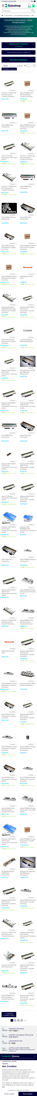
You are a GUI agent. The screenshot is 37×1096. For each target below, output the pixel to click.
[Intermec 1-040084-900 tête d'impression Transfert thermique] (27, 146)
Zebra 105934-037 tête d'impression (8, 218)
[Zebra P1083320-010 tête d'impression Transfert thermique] (9, 737)
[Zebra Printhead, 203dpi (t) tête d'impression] (27, 674)
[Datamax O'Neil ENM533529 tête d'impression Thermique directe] (27, 518)
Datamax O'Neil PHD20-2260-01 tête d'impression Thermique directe (9, 405)
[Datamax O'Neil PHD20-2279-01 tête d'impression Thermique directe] (9, 518)
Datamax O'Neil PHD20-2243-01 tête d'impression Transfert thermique (9, 902)
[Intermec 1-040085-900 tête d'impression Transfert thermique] (9, 177)
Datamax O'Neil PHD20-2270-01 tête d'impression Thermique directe (9, 466)
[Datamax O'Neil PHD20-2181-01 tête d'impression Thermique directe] (9, 361)
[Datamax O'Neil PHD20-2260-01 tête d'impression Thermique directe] (9, 393)
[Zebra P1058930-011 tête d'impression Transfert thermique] (27, 830)
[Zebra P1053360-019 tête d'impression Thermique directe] (27, 581)
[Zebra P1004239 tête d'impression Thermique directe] (9, 768)
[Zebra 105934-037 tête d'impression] (9, 208)
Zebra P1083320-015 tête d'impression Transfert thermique (27, 779)
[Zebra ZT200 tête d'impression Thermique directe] (9, 146)
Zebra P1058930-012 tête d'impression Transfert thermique (27, 126)
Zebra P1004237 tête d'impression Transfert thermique (9, 247)
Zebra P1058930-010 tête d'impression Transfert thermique (9, 278)
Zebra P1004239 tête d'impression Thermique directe (9, 779)
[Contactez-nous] (34, 1)
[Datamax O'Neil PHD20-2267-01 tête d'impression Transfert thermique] (27, 705)
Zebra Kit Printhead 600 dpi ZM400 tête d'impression (27, 873)
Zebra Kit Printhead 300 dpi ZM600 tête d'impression (27, 372)
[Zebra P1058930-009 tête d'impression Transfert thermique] (27, 83)
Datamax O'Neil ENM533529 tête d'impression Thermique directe (27, 529)
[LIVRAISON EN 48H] (12, 1044)
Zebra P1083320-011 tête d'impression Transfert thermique (9, 685)
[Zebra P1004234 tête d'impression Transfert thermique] (9, 705)
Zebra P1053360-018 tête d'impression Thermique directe (27, 810)
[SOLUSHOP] (13, 5)
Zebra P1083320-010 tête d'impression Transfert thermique (9, 748)
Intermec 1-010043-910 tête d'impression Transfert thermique (9, 934)
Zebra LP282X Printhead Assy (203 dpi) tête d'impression (27, 748)
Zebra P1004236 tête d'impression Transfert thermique (9, 341)
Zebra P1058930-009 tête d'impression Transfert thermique (26, 94)
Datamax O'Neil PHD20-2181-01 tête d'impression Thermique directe (9, 373)
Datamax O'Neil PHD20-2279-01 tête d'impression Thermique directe (9, 529)
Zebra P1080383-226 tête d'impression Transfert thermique (8, 997)
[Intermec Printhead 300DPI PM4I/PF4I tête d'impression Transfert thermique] (9, 298)
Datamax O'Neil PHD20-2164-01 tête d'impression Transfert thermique (27, 967)
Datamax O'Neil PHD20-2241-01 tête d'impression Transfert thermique (27, 498)
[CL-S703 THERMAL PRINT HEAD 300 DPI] (27, 330)
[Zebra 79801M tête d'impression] (9, 426)
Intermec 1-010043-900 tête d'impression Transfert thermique (9, 94)
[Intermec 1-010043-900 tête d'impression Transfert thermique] (9, 83)
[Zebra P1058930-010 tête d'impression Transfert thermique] (9, 267)
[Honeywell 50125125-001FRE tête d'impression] (9, 862)
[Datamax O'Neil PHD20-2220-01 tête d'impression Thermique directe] (27, 923)
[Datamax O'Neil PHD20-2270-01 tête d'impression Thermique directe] (9, 454)
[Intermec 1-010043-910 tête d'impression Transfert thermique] (9, 923)
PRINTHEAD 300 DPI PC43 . (8, 652)
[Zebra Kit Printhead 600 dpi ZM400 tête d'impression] (27, 862)
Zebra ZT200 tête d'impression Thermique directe (9, 157)
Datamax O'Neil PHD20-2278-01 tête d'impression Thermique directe (9, 841)
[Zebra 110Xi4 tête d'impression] (27, 208)
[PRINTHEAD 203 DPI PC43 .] (27, 267)
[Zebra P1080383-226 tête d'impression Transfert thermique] (9, 986)
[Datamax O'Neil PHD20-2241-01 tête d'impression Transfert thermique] (27, 487)
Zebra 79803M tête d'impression (25, 187)
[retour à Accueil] (2, 15)
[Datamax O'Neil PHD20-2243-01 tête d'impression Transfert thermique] (9, 891)
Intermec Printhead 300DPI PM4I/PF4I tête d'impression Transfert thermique (9, 309)
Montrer (5, 66)
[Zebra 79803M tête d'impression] (27, 177)
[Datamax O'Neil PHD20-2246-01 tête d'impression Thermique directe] (27, 393)
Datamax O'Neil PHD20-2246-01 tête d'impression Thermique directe (27, 405)
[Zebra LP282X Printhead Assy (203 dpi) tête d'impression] (27, 737)
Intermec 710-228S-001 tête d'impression (9, 966)
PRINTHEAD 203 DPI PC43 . (26, 277)
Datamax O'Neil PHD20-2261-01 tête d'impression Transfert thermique (27, 309)
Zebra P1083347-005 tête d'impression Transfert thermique (8, 810)
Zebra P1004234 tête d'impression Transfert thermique (9, 716)
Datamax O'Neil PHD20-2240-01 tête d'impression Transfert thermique (27, 653)
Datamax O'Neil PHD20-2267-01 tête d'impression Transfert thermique (27, 716)
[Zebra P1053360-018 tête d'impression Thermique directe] (27, 799)
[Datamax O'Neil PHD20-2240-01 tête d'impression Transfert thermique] (27, 642)
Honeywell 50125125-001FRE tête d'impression (8, 873)
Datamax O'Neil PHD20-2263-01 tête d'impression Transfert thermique (27, 466)
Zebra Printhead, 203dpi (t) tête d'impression (27, 684)
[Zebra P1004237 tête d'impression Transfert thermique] (9, 236)
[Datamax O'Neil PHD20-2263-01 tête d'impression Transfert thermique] (27, 454)
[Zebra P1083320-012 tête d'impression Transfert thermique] (27, 891)
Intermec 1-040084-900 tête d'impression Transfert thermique (27, 157)
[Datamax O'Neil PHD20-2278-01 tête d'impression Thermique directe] (9, 830)
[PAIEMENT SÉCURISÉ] (15, 1031)
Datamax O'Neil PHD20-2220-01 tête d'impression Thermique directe (27, 935)
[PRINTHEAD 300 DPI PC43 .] (9, 642)
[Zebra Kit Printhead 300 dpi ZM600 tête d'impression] (27, 361)
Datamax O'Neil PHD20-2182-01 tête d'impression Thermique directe (9, 592)
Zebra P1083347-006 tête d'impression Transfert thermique (26, 622)
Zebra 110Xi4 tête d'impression (25, 218)
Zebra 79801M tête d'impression (7, 436)
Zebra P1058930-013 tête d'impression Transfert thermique (27, 247)
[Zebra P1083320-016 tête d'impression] (27, 550)
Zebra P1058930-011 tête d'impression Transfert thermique (27, 840)
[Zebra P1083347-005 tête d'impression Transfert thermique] (9, 799)
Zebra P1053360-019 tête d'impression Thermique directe (27, 591)
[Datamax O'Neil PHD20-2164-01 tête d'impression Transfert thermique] (27, 956)
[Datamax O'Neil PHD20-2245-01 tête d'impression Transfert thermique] (27, 986)
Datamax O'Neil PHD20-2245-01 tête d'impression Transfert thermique (27, 998)
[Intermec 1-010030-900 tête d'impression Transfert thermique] (9, 611)
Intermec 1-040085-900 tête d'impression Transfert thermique (9, 188)
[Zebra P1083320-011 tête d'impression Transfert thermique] (9, 674)
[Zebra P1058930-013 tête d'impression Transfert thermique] (27, 236)
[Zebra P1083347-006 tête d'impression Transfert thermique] (27, 611)
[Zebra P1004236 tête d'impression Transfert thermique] (9, 330)
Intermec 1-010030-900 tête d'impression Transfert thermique (9, 622)
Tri (25, 65)
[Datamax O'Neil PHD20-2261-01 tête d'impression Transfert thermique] (27, 298)
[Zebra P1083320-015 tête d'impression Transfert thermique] (27, 768)
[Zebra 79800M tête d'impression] (9, 116)
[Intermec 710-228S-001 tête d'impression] (9, 956)
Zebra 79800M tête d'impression (7, 126)
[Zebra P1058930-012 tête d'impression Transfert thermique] (27, 116)
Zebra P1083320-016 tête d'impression (27, 560)
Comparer (12, 90)
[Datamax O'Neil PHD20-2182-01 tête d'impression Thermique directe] (9, 581)
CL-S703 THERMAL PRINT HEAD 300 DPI (26, 340)
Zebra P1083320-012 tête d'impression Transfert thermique (27, 901)
